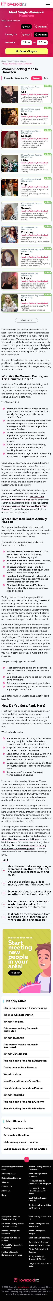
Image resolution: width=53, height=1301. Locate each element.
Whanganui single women (18, 1015)
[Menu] (49, 4)
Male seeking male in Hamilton (21, 1142)
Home (3, 61)
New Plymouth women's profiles (22, 1081)
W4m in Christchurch (15, 1054)
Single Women (20, 61)
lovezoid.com (23, 1287)
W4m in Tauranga (14, 1038)
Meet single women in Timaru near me (25, 1008)
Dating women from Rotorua (20, 1068)
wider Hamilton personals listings (19, 839)
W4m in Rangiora (14, 1022)
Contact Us (6, 1187)
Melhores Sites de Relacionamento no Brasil (38, 1191)
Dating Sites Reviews (11, 1178)
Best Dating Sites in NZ (39, 1238)
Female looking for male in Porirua (23, 1088)
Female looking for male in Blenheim (24, 1109)
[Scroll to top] (26, 1159)
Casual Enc (19, 78)
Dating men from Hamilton (19, 1128)
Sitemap (5, 1182)
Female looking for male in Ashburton (25, 1061)
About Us (5, 1191)
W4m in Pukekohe (14, 1095)
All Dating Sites (8, 1174)
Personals (8, 78)
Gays (46, 78)
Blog (3, 1195)
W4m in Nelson (12, 1074)
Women (36, 78)
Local (10, 61)
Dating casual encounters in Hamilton (25, 1149)
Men (27, 78)
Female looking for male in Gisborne (24, 1102)
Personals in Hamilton (16, 1135)
